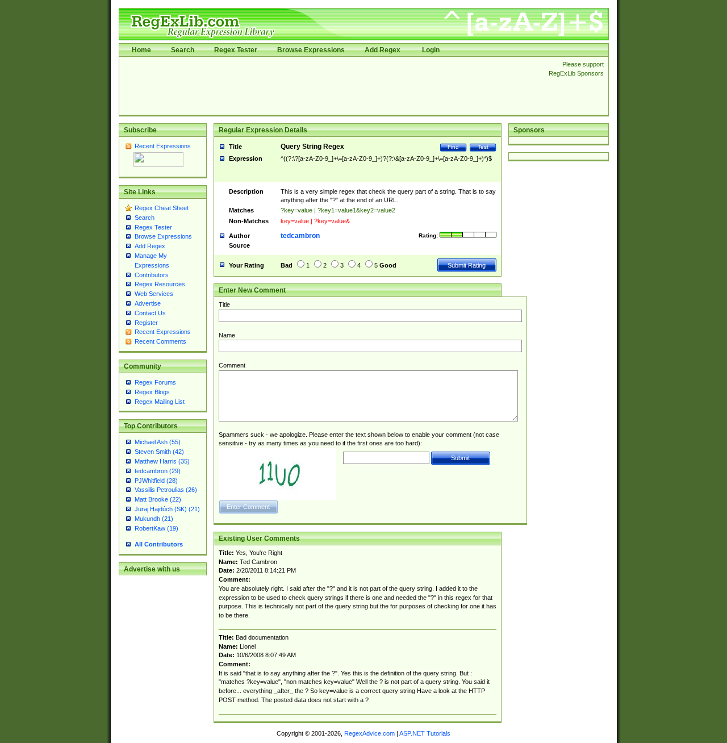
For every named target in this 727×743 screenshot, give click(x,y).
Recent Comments (160, 341)
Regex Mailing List (160, 401)
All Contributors (159, 544)
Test (483, 147)
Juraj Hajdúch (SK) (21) (167, 509)
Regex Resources (160, 284)
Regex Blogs (152, 392)
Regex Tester (235, 50)
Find (453, 147)
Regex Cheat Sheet (162, 207)
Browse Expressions (311, 50)
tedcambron (300, 236)
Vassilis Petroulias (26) (166, 489)
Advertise (148, 303)
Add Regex (382, 50)
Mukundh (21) (154, 518)
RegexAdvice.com (369, 733)
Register (146, 322)
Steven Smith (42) (159, 451)
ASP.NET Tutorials (424, 733)
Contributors (152, 275)
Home (141, 50)
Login (431, 50)
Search (182, 50)
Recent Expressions (163, 146)
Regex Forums (155, 382)
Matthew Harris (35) (162, 461)
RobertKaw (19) (156, 528)
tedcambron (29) (158, 470)
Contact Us (150, 313)
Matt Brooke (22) (158, 499)
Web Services (154, 293)
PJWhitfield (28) (156, 480)
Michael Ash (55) (158, 442)
